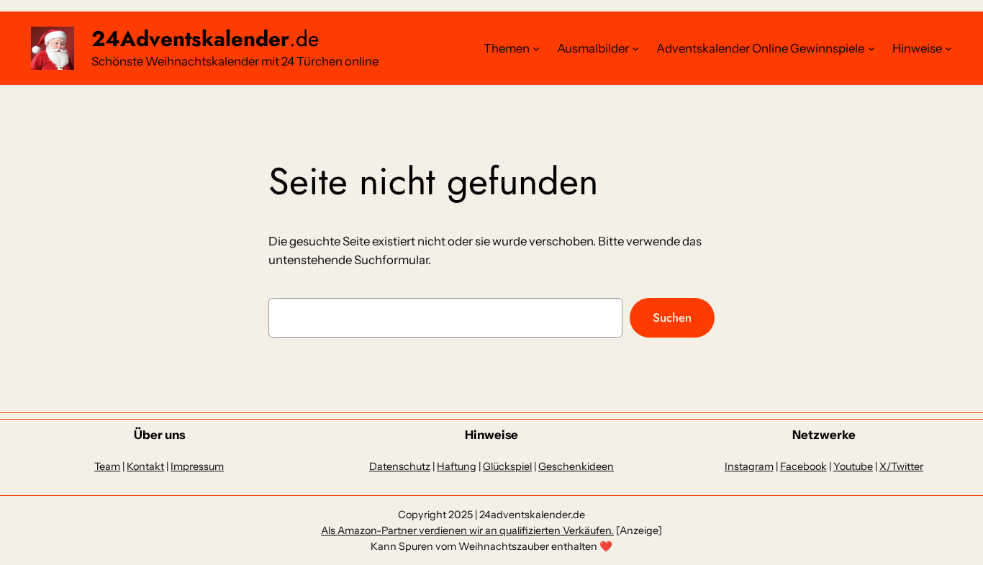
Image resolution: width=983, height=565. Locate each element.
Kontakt (145, 466)
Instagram (749, 466)
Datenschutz (399, 466)
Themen (507, 48)
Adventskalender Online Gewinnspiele (760, 48)
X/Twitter (901, 466)
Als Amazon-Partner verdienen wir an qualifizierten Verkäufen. (467, 530)
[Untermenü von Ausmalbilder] (635, 48)
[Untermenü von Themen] (536, 48)
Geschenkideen (576, 466)
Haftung (456, 466)
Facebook (803, 466)
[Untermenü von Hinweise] (948, 48)
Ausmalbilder (593, 48)
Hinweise (917, 48)
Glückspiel (507, 466)
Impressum (197, 466)
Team (107, 466)
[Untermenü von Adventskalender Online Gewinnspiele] (871, 48)
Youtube (853, 466)
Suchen (672, 317)
